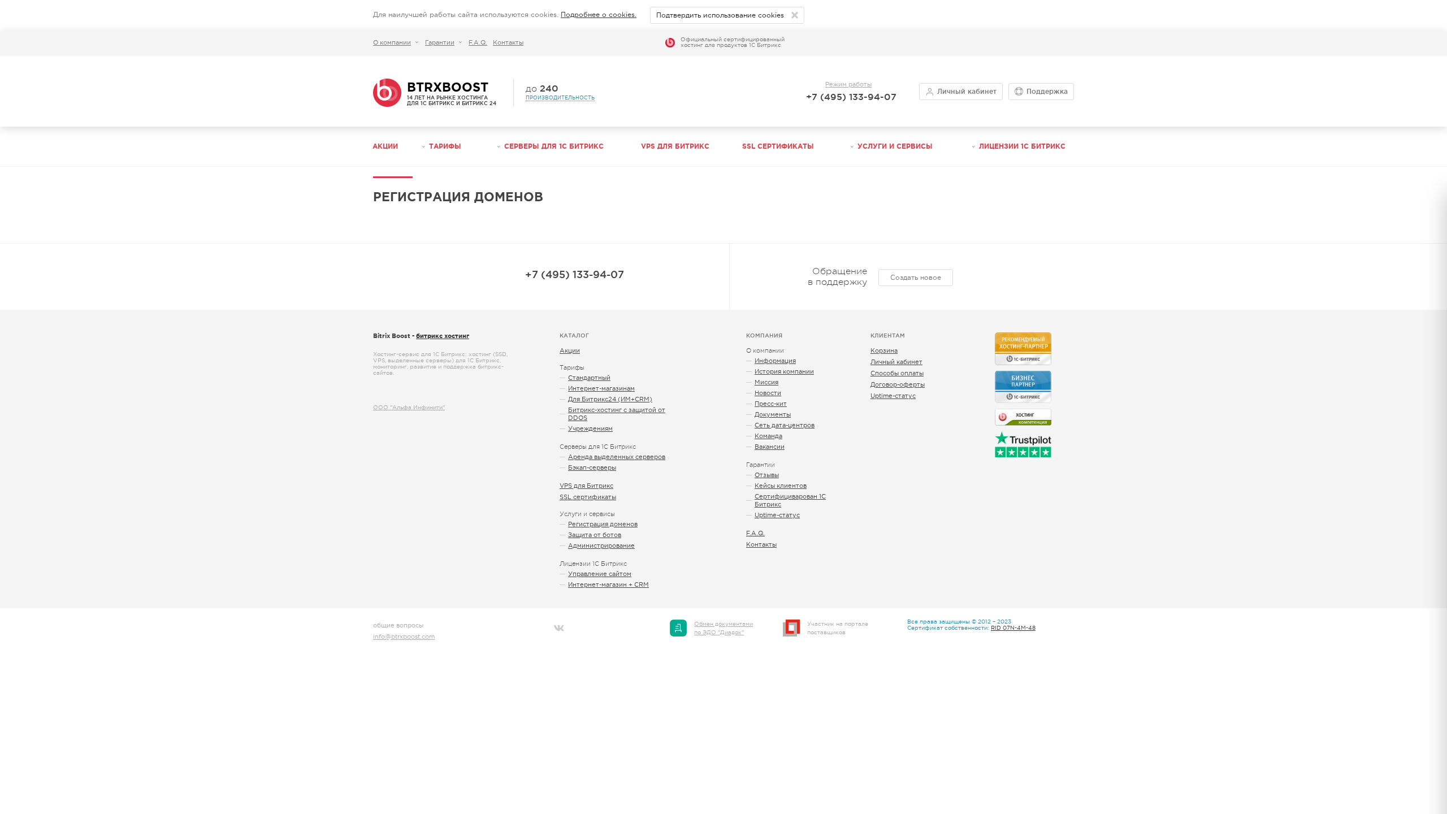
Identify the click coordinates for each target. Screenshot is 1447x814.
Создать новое (915, 278)
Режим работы (848, 84)
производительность (560, 98)
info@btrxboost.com (404, 636)
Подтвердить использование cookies (720, 15)
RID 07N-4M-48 (1013, 628)
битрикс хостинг (442, 335)
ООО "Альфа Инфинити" (409, 407)
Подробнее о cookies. (598, 15)
